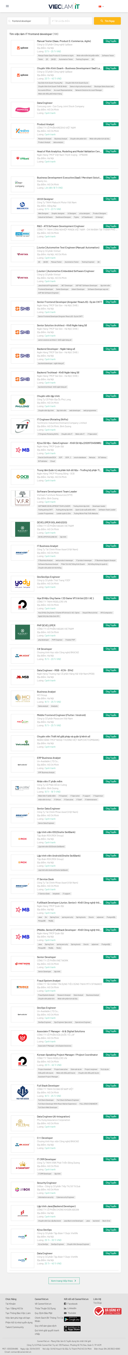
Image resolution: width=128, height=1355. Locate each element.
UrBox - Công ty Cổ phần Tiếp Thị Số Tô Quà (58, 1186)
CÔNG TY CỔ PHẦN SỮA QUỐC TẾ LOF (56, 1034)
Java (40, 917)
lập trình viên (105, 285)
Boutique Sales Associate (103, 86)
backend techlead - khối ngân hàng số (52, 387)
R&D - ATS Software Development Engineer (60, 226)
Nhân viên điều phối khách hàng (50, 94)
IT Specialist (92, 434)
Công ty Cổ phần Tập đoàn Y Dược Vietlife (57, 1233)
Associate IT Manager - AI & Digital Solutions (61, 1031)
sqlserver (100, 917)
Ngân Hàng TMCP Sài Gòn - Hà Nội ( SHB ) (57, 305)
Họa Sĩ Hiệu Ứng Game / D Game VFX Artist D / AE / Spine (58, 613)
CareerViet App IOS (70, 1328)
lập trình (63, 537)
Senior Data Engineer (48, 808)
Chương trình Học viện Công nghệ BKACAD (58, 652)
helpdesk (56, 894)
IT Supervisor (98, 796)
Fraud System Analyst (49, 980)
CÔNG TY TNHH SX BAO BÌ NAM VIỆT (55, 1089)
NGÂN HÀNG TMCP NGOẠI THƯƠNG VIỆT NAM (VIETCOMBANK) (68, 739)
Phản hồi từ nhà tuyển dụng (18, 1322)
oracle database (80, 457)
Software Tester (108, 55)
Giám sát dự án (76, 1069)
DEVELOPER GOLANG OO (47, 537)
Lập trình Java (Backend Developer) (56, 1206)
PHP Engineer (57, 640)
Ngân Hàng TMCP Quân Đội (50, 446)
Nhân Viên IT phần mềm (47, 796)
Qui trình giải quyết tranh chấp (47, 1332)
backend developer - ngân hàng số (51, 363)
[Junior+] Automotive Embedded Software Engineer (65, 270)
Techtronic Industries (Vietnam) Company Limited (62, 422)
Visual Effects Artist (90, 613)
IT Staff (79, 799)
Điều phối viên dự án (45, 1073)
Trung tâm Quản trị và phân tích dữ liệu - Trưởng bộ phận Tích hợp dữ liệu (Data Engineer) (69, 470)
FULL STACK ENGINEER (88, 1104)
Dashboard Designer (63, 217)
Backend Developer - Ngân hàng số (56, 348)
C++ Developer (45, 1137)
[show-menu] (15, 6)
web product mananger (64, 560)
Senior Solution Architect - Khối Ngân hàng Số (62, 325)
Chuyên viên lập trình (48, 395)
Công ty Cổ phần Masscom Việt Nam (55, 718)
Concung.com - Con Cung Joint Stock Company (60, 106)
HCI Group (42, 695)
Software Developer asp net (98, 289)
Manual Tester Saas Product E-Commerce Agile (56, 55)
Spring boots (81, 917)
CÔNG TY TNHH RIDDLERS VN (52, 601)
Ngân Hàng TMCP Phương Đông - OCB (55, 473)
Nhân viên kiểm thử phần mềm (88, 55)
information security (45, 1197)
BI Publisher (42, 461)
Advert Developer (78, 289)
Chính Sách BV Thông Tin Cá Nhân (49, 1319)
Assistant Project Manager (48, 1077)
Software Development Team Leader (57, 491)
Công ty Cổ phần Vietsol (48, 250)
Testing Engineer (82, 59)
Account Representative (63, 90)
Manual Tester (56, 262)
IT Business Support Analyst (105, 560)
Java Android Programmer (48, 285)
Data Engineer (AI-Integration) (53, 1116)
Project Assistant (44, 1069)
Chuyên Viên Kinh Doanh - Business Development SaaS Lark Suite (69, 68)
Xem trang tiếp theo (62, 1280)
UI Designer (72, 213)
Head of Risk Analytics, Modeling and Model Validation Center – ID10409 (69, 151)
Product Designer (99, 213)
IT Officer (57, 799)
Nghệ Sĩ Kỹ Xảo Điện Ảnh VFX (48, 616)
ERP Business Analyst (49, 757)
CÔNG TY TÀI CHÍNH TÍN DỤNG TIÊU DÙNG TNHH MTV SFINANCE (69, 984)
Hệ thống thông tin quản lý (97, 564)
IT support (86, 796)
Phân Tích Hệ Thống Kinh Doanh (73, 564)
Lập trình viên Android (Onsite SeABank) (58, 855)
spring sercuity (67, 917)
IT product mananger (84, 560)
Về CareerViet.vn (43, 1303)
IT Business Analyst (47, 545)
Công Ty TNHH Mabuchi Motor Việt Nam (56, 202)
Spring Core (54, 917)
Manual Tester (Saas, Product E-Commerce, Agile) (64, 40)
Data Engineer (45, 102)
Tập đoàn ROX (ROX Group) (50, 835)
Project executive (61, 1069)
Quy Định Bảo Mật (43, 1313)
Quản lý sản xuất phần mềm (86, 510)
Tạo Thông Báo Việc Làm (18, 1313)
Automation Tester (66, 59)
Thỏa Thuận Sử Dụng (45, 1308)
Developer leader (99, 506)
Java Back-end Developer (73, 1221)
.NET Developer (67, 285)
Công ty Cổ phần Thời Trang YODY (53, 580)
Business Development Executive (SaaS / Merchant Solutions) (69, 177)
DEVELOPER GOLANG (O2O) (52, 522)
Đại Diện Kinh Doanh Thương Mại (50, 83)
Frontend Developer (45, 289)
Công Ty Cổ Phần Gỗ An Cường (52, 784)
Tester (40, 59)
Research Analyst (44, 139)
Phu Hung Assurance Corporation (53, 1119)
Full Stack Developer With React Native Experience (57, 1104)
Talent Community (14, 1327)
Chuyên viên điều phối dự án (88, 1073)
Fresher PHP (70, 640)
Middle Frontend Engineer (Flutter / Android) (61, 714)
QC (47, 59)
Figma (76, 217)
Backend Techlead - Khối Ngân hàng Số (58, 372)
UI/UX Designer (45, 198)
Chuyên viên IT (67, 434)
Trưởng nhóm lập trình (81, 506)
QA (93, 59)
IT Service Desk (45, 879)
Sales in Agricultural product (80, 86)
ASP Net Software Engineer (48, 293)
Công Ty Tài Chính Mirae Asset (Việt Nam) (57, 549)
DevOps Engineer (46, 1007)
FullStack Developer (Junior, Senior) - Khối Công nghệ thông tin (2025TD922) (69, 902)
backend (96, 1221)
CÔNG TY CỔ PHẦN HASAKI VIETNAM (55, 525)
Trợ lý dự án (105, 1069)
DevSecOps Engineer (48, 576)
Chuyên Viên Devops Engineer (78, 1244)
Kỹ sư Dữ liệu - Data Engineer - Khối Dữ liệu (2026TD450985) (69, 442)
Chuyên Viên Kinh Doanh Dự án (77, 83)
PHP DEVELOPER (46, 625)
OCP (60, 457)
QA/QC (53, 59)
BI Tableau (102, 457)
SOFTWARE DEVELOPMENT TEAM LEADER (54, 506)
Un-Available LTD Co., (48, 761)
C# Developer (44, 648)
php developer (43, 640)
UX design (99, 217)
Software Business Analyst (48, 564)
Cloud (52, 461)
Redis (59, 948)
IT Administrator (91, 799)
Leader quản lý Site (64, 513)
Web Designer (43, 213)
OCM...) (68, 457)
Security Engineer (47, 1182)
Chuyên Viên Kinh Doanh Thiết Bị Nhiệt (52, 86)
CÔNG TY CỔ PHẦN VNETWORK (52, 960)
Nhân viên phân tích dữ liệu (99, 139)
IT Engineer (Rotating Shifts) (52, 419)
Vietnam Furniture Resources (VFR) (54, 494)
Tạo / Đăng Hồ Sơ (14, 1308)
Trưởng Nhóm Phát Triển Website (86, 513)
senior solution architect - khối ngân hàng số (54, 340)
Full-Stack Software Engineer (68, 1100)
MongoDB (41, 921)
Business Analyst (60, 139)
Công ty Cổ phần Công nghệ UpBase (54, 44)
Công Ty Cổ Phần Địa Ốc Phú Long (54, 399)
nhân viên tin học (44, 799)
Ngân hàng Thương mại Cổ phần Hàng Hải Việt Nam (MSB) (65, 673)
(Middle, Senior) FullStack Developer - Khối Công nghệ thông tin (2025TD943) (69, 929)
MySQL (51, 921)
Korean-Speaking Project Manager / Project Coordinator (67, 1054)
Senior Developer (46, 956)
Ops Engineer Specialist (63, 1022)
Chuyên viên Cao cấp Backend (49, 1221)
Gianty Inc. (42, 181)
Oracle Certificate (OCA (47, 457)
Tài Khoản (10, 1303)
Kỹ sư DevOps (44, 1229)
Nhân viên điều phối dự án (65, 1073)
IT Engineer (63, 796)
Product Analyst (45, 124)
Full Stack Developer (48, 1085)
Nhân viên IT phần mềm (49, 781)
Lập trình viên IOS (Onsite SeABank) (56, 831)
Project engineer (91, 1069)
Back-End (106, 1221)
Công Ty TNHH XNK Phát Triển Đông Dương (58, 1162)
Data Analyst (78, 995)
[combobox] (29, 21)
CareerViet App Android (71, 1319)
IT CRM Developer (46, 1159)
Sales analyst (43, 706)
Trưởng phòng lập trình (64, 510)
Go (46, 917)
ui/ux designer (84, 213)
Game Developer (62, 289)
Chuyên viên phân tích (78, 139)
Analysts (54, 706)
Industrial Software (45, 217)
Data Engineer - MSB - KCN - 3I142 (55, 670)
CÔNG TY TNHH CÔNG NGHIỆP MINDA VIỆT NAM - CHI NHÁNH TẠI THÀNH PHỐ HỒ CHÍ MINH (78, 229)
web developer (74, 410)
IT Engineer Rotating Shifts (48, 434)
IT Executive (68, 799)
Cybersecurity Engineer (65, 1197)
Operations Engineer (83, 1022)
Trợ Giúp (97, 1302)
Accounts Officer (44, 90)
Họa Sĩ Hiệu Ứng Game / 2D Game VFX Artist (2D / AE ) (65, 598)
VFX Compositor (106, 613)
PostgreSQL (111, 917)
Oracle (91, 917)
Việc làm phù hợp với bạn (17, 1317)
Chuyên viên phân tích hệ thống (49, 568)
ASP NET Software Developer (86, 285)
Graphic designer (58, 213)
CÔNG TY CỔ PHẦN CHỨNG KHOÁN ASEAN (58, 1209)
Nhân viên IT (79, 434)
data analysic (58, 142)
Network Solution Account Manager (88, 90)
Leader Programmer (45, 513)
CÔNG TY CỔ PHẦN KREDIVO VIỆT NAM (56, 127)
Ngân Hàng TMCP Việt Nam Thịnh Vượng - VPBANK (62, 154)
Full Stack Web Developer (47, 1107)
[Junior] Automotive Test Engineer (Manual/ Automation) (68, 247)
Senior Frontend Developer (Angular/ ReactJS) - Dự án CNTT (69, 301)
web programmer (90, 410)
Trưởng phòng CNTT (45, 510)
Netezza (92, 457)
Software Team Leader (107, 510)
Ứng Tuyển (111, 41)
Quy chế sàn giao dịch (46, 1325)
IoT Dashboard (87, 217)
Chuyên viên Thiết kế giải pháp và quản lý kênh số (63, 736)
